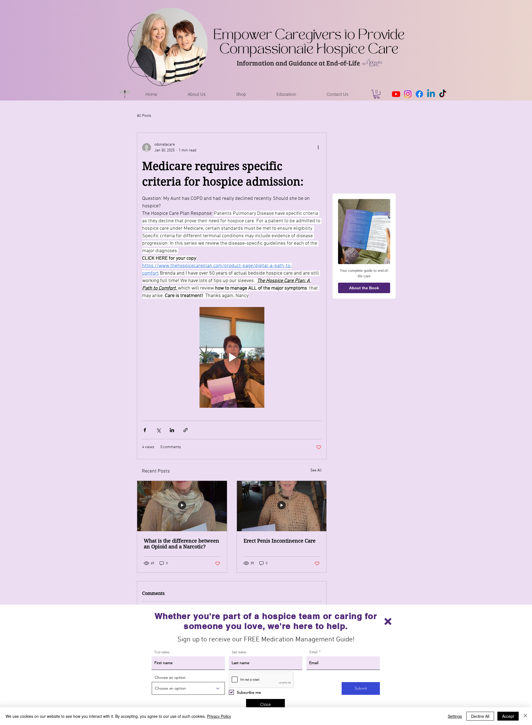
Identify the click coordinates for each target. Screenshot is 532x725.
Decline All (480, 716)
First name (162, 652)
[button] (388, 621)
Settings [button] (455, 716)
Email (314, 652)
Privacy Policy (219, 716)
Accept (508, 716)
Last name (239, 652)
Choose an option (170, 677)
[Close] (525, 716)
